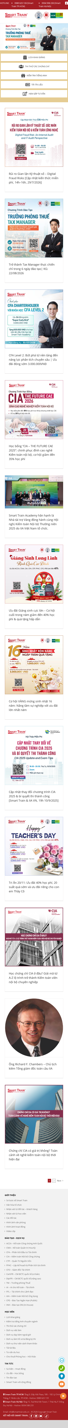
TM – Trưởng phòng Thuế (18, 1282)
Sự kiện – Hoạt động (15, 1368)
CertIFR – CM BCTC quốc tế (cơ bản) (23, 1274)
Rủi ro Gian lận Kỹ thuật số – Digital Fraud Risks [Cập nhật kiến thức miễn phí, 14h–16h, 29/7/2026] (33, 178)
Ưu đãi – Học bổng (15, 1373)
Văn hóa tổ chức (14, 1204)
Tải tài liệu (37, 84)
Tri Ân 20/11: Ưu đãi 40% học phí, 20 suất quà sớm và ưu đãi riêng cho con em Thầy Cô (34, 887)
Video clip (10, 1231)
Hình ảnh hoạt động (15, 1226)
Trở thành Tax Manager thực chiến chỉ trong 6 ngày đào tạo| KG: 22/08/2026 (32, 269)
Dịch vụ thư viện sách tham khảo (21, 1343)
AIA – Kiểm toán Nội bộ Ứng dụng (22, 1296)
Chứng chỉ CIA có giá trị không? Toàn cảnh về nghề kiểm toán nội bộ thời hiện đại (33, 1155)
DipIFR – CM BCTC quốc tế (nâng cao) (23, 1278)
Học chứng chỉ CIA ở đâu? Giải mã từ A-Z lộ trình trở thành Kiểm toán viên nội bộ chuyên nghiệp (33, 977)
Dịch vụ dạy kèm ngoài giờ (18, 1334)
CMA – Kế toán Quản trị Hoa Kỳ (21, 1247)
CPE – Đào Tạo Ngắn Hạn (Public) (21, 1300)
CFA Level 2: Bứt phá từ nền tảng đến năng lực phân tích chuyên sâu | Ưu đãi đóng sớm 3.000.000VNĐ (33, 359)
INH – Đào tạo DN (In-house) (19, 1304)
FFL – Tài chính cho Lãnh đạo (19, 1291)
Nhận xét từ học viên (16, 1213)
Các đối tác (11, 1217)
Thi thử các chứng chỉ (37, 66)
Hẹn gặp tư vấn (37, 93)
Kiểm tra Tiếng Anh (37, 75)
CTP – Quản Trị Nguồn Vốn (18, 1261)
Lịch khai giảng (36, 57)
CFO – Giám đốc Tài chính (18, 1269)
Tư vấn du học (13, 1352)
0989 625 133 (21, 3)
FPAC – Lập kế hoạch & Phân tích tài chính (26, 1265)
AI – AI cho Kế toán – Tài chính (20, 1287)
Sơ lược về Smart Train (16, 1200)
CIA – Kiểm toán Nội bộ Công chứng (23, 1256)
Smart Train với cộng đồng (18, 1382)
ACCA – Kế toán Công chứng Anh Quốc (24, 1243)
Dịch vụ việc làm (13, 1330)
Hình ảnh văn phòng (16, 1222)
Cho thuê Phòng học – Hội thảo (21, 1356)
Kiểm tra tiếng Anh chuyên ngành (22, 1321)
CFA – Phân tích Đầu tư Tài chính (21, 1252)
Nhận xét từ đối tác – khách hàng (21, 1209)
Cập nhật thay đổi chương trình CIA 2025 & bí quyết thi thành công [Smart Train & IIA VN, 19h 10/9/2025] (34, 796)
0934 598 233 (48, 3)
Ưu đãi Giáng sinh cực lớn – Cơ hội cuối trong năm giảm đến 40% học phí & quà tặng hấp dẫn (32, 615)
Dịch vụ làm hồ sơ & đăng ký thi (21, 1339)
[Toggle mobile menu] (61, 14)
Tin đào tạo (11, 1377)
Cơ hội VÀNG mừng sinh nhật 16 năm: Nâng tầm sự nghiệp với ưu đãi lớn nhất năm (33, 705)
